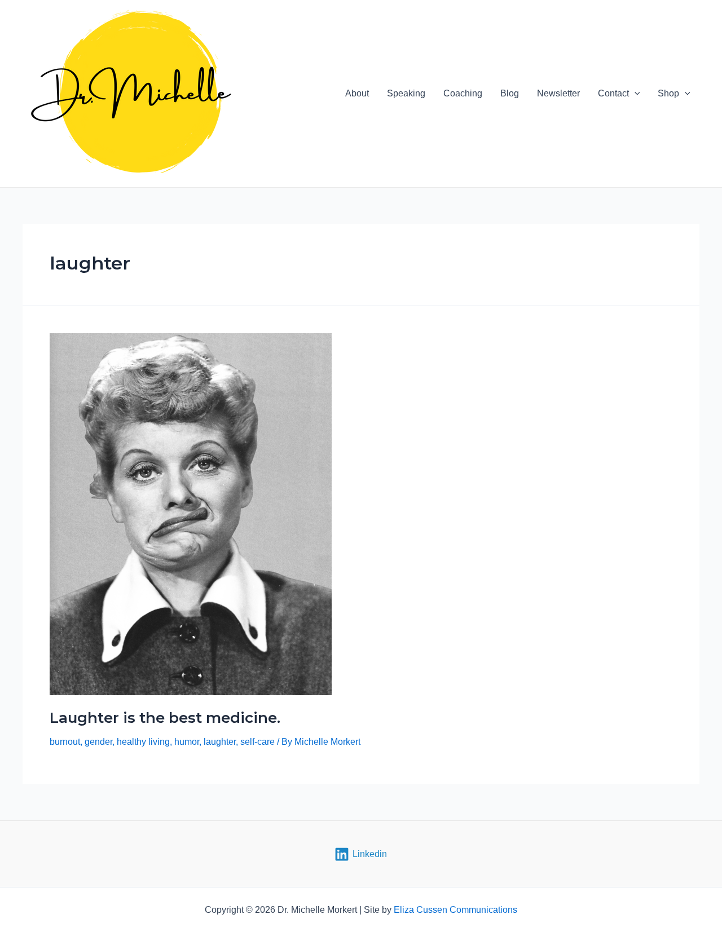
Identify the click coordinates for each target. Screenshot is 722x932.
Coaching (462, 93)
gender (98, 742)
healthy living (143, 742)
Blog (509, 93)
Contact (613, 93)
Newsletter (558, 93)
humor (186, 742)
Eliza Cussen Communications (455, 910)
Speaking (406, 93)
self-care (257, 742)
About (357, 93)
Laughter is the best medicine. (165, 718)
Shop (668, 93)
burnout (65, 742)
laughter (220, 742)
